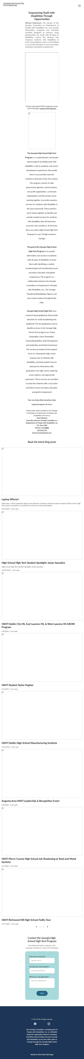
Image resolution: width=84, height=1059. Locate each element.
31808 (46, 428)
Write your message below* (39, 977)
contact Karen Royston (48, 108)
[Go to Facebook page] (35, 1024)
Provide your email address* (39, 967)
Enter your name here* (37, 956)
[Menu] (79, 6)
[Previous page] (36, 927)
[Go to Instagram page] (49, 1024)
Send (42, 993)
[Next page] (47, 927)
